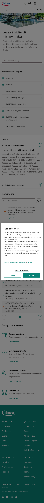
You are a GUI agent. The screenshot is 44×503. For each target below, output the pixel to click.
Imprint (30, 262)
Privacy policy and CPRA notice (15, 262)
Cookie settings (22, 270)
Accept (32, 275)
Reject (12, 275)
